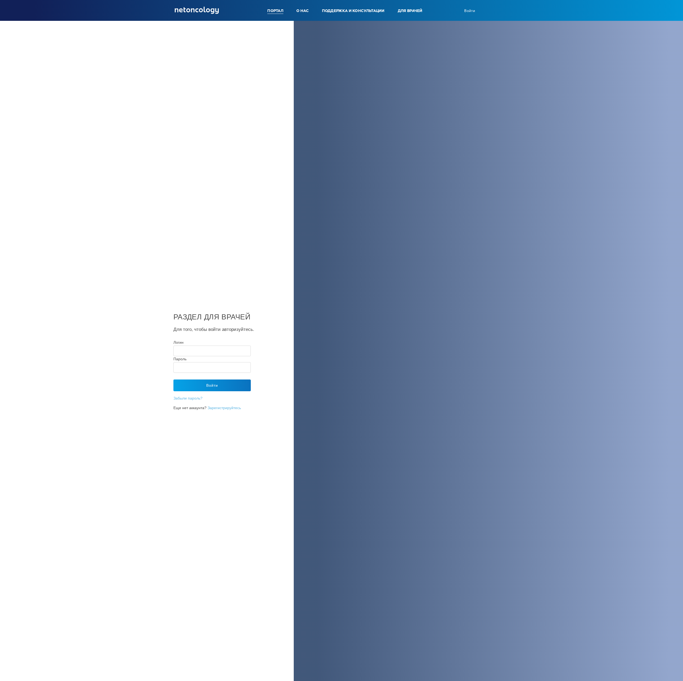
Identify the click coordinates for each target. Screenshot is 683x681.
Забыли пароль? (187, 398)
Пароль (179, 359)
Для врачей (410, 10)
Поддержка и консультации (353, 10)
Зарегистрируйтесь (224, 408)
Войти (469, 11)
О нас (302, 10)
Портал (275, 10)
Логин (178, 342)
